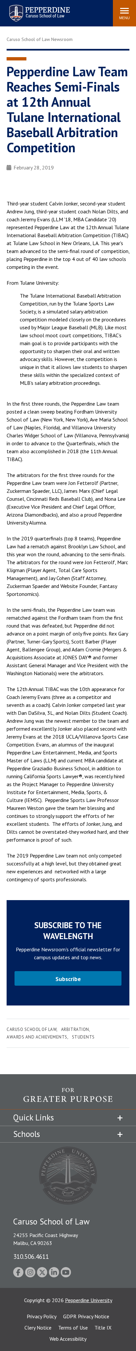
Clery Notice (37, 1327)
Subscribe (68, 979)
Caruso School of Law (31, 1029)
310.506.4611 (31, 1256)
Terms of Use (73, 1327)
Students (83, 1037)
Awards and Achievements (37, 1037)
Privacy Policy (41, 1316)
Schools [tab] (26, 1134)
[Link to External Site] (68, 1098)
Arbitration (75, 1029)
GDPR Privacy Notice (86, 1316)
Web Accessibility (68, 1338)
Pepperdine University (88, 1300)
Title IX (103, 1327)
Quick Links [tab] (33, 1117)
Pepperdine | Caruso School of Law (38, 9)
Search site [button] (18, 10)
